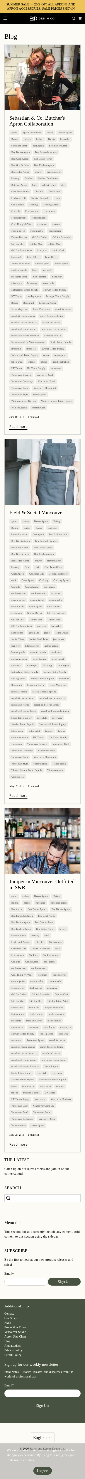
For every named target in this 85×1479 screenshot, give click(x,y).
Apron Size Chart (15, 1336)
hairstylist (42, 250)
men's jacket (58, 659)
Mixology (32, 283)
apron (14, 132)
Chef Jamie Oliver (20, 191)
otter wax (63, 1033)
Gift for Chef (17, 244)
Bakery (15, 139)
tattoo (46, 355)
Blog (7, 1341)
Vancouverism (40, 763)
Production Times (15, 1327)
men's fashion (39, 276)
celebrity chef (49, 185)
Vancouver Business (21, 375)
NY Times (16, 296)
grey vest (41, 626)
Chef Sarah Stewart (21, 942)
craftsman (42, 224)
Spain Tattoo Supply (61, 342)
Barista (51, 139)
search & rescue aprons (23, 316)
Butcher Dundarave (48, 178)
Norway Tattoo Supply (54, 289)
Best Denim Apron (43, 158)
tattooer (31, 361)
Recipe (14, 302)
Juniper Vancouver (53, 1007)
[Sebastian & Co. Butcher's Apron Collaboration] (43, 77)
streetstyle (16, 348)
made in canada (19, 270)
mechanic (47, 270)
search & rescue (63, 309)
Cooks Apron (32, 211)
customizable (36, 230)
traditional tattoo (61, 361)
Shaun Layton (51, 1066)
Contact (9, 1313)
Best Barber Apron (58, 145)
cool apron (49, 211)
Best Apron (38, 145)
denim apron (35, 606)
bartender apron (19, 145)
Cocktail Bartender (40, 198)
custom (56, 224)
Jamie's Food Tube (20, 263)
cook (57, 198)
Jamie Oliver (51, 257)
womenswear (38, 407)
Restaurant (28, 302)
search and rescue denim (54, 329)
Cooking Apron (51, 204)
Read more (18, 426)
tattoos (44, 361)
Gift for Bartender (62, 237)
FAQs (7, 1322)
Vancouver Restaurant (45, 388)
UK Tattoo (16, 368)
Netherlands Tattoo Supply (24, 289)
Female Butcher (19, 237)
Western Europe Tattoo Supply (56, 401)
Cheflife (39, 191)
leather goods (18, 652)
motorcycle (48, 283)
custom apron (18, 230)
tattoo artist (16, 361)
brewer (38, 171)
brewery (15, 178)
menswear (57, 276)
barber (39, 139)
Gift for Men (54, 244)
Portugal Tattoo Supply (57, 296)
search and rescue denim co (25, 335)
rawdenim (64, 678)
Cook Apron (17, 204)
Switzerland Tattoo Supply (24, 355)
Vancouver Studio (15, 1332)
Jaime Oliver (33, 257)
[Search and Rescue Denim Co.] (42, 18)
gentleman (16, 613)
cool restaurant (38, 217)
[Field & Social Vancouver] (43, 472)
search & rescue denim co (24, 322)
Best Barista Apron (20, 152)
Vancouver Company (22, 381)
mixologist (16, 283)
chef (63, 185)
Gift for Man (36, 244)
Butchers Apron (19, 185)
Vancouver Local (20, 388)
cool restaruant (18, 217)
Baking (27, 139)
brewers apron (54, 171)
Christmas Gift (18, 198)
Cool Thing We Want (21, 224)
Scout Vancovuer (41, 309)
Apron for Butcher (31, 132)
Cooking (33, 204)
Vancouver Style (19, 394)
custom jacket (37, 600)
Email (9, 1273)
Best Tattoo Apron (20, 171)
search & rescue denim (51, 316)
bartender (65, 139)
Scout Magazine (19, 309)
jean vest (15, 645)
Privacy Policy (13, 1350)
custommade (55, 230)
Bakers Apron (65, 132)
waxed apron (39, 394)
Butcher (29, 178)
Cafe (34, 185)
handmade (16, 257)
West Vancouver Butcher (23, 401)
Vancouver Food (46, 381)
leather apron (61, 263)
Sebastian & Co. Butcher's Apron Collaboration (37, 121)
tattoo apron (60, 355)
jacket (47, 632)
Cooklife (15, 211)
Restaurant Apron (47, 302)
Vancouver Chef (45, 375)
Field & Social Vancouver (36, 512)
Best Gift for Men (20, 165)
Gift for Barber (39, 237)
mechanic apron (19, 276)
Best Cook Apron (20, 158)
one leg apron (34, 296)
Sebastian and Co (52, 335)
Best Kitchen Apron (44, 165)
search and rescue (51, 322)
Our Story (10, 1318)
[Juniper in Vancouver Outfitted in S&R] (43, 841)
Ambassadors (12, 1345)
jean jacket (58, 639)
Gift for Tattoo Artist (21, 250)
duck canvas (53, 606)
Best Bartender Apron (46, 152)
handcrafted (58, 250)
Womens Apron (19, 407)
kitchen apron (42, 263)
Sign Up (64, 1281)
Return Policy (12, 1355)
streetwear (31, 348)
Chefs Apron (54, 191)
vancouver (56, 368)
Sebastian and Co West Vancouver (28, 342)
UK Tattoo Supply (36, 368)
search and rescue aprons (23, 329)
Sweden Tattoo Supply (53, 348)
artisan (49, 132)
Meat (34, 270)
